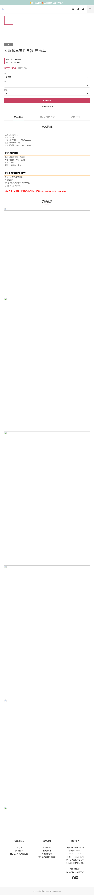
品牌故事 (18, 847)
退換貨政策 (47, 850)
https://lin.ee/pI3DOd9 (75, 872)
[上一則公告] (3, 3)
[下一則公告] (91, 3)
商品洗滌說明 (47, 853)
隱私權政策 (19, 850)
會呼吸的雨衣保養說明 (47, 857)
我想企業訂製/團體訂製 (19, 853)
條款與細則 (47, 847)
